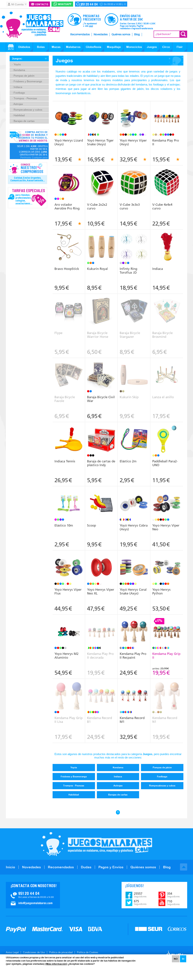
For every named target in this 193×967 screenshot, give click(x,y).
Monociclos (134, 47)
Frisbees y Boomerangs (74, 776)
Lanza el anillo (163, 397)
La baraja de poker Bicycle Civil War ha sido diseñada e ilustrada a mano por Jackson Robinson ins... (101, 370)
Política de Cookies (87, 952)
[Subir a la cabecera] (183, 867)
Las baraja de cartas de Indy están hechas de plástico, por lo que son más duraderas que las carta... (101, 435)
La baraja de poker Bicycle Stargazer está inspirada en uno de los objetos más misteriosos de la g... (134, 306)
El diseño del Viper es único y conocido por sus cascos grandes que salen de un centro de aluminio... (134, 113)
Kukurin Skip (129, 397)
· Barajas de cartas (23, 120)
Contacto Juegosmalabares (101, 4)
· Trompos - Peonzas (24, 98)
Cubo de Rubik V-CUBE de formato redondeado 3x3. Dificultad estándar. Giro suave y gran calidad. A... (134, 177)
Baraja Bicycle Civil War (101, 399)
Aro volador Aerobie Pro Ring (67, 206)
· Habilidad (18, 115)
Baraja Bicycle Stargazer (130, 335)
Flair (180, 47)
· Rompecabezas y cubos (27, 109)
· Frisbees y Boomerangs (27, 81)
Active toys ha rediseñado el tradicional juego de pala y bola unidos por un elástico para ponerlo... (167, 434)
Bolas (41, 47)
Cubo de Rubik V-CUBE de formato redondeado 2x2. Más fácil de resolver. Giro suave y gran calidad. (101, 177)
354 (173, 895)
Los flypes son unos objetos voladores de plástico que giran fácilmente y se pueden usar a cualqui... (68, 307)
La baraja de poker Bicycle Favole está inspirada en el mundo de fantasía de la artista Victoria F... (68, 370)
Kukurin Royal (97, 269)
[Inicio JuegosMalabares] (11, 47)
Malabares (73, 47)
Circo (166, 47)
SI (183, 958)
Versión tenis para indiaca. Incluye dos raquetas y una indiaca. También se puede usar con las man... (68, 434)
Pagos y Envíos (110, 867)
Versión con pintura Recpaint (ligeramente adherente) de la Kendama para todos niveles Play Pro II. (134, 627)
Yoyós (73, 767)
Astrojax (118, 785)
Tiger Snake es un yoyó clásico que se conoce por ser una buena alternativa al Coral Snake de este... (101, 113)
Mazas (56, 47)
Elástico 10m (63, 525)
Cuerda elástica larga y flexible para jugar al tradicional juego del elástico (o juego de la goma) (68, 499)
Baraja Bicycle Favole (64, 399)
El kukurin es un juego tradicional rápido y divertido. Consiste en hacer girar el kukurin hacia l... (101, 242)
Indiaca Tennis (64, 461)
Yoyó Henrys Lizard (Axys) (68, 142)
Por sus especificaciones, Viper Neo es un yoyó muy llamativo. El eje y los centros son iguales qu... (101, 562)
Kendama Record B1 (99, 720)
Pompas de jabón (162, 767)
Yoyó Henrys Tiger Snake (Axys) (100, 142)
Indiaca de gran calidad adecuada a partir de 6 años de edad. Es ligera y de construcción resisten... (167, 241)
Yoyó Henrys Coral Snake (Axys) (133, 591)
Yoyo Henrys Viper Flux (68, 591)
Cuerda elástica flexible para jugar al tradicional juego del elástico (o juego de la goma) (134, 434)
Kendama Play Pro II (165, 142)
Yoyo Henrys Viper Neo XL (100, 591)
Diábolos (24, 47)
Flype (58, 333)
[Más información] (56, 963)
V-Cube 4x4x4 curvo (162, 206)
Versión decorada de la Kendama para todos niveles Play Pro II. (101, 625)
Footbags (162, 776)
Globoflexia (93, 47)
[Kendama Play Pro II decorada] (101, 632)
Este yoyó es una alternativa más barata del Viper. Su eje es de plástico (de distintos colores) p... (134, 498)
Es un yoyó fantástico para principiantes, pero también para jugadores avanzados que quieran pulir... (167, 498)
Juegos (152, 47)
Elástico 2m (128, 461)
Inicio (10, 867)
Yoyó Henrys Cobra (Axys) (134, 527)
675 (140, 902)
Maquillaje (114, 47)
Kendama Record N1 (164, 720)
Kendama (118, 767)
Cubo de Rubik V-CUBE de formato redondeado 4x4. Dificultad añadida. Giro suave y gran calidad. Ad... (167, 177)
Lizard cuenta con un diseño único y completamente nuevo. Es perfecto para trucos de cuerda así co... (68, 114)
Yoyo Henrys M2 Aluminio (66, 655)
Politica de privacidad (61, 952)
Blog (137, 34)
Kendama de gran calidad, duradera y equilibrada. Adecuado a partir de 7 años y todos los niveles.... (167, 626)
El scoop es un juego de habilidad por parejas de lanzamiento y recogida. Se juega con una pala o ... (101, 498)
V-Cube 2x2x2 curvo (97, 206)
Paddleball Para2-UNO (165, 463)
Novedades (101, 34)
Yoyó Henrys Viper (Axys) (133, 142)
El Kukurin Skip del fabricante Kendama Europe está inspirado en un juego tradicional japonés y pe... (134, 371)
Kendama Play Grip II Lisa (68, 720)
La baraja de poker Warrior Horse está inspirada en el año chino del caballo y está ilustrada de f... (101, 306)
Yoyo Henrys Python (161, 591)
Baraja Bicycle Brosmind (162, 335)
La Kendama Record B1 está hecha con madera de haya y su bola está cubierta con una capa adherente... (101, 692)
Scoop (91, 525)
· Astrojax (17, 103)
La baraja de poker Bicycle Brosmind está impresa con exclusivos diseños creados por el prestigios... (167, 306)
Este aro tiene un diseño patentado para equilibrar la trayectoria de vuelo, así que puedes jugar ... (68, 177)
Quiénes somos (121, 34)
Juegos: (17, 58)
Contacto (41, 4)
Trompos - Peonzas (73, 785)
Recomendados (80, 34)
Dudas (86, 867)
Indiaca (157, 269)
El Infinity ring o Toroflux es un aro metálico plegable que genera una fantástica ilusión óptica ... (134, 241)
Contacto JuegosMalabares (33, 895)
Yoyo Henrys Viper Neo (165, 527)
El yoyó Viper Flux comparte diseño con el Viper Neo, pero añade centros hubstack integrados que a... (68, 563)
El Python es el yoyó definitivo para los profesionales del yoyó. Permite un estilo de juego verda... (167, 563)
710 (173, 902)
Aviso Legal (12, 952)
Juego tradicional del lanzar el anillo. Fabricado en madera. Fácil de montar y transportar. (167, 370)
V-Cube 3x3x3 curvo (130, 206)
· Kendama (18, 70)
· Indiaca (17, 87)
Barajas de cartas (118, 794)
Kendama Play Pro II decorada (100, 655)
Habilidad (73, 794)
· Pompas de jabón (23, 75)
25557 (140, 895)
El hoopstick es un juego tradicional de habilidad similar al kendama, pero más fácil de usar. (68, 241)
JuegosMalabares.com (31, 25)
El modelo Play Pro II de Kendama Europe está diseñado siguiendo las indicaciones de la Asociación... (167, 114)
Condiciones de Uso (34, 952)
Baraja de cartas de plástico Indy (101, 463)
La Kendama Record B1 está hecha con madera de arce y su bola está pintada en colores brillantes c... (134, 691)
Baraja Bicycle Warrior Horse (97, 335)
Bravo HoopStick (66, 269)
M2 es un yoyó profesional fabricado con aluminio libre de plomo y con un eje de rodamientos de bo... (68, 626)
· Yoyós (16, 64)
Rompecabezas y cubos (162, 785)
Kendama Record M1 (132, 720)
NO (176, 958)
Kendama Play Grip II (166, 655)
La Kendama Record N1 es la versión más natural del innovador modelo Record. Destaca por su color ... (167, 691)
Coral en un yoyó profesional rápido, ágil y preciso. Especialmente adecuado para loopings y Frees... (134, 563)
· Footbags (18, 92)
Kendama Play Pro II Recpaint (133, 655)
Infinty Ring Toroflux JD (128, 270)
